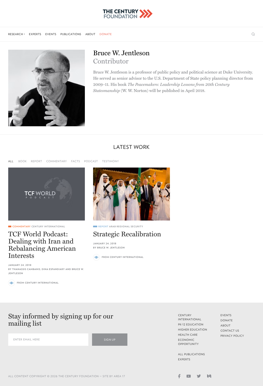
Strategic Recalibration (127, 234)
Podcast (91, 161)
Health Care (188, 334)
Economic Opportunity (188, 342)
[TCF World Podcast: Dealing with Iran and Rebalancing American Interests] (46, 194)
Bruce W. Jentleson (111, 247)
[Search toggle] (253, 34)
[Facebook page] (179, 376)
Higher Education (192, 329)
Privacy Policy (232, 335)
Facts (75, 161)
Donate (105, 34)
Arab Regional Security (126, 226)
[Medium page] (209, 376)
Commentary (56, 161)
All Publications (191, 354)
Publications (70, 34)
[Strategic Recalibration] (131, 194)
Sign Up (109, 339)
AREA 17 (119, 376)
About (90, 34)
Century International (48, 226)
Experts (35, 34)
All (11, 161)
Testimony (110, 161)
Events (51, 34)
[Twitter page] (199, 376)
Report (36, 161)
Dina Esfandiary (53, 269)
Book (22, 161)
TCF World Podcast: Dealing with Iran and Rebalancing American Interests (42, 245)
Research (16, 34)
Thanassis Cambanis (26, 269)
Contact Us (229, 330)
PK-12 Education (191, 324)
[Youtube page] (189, 376)
